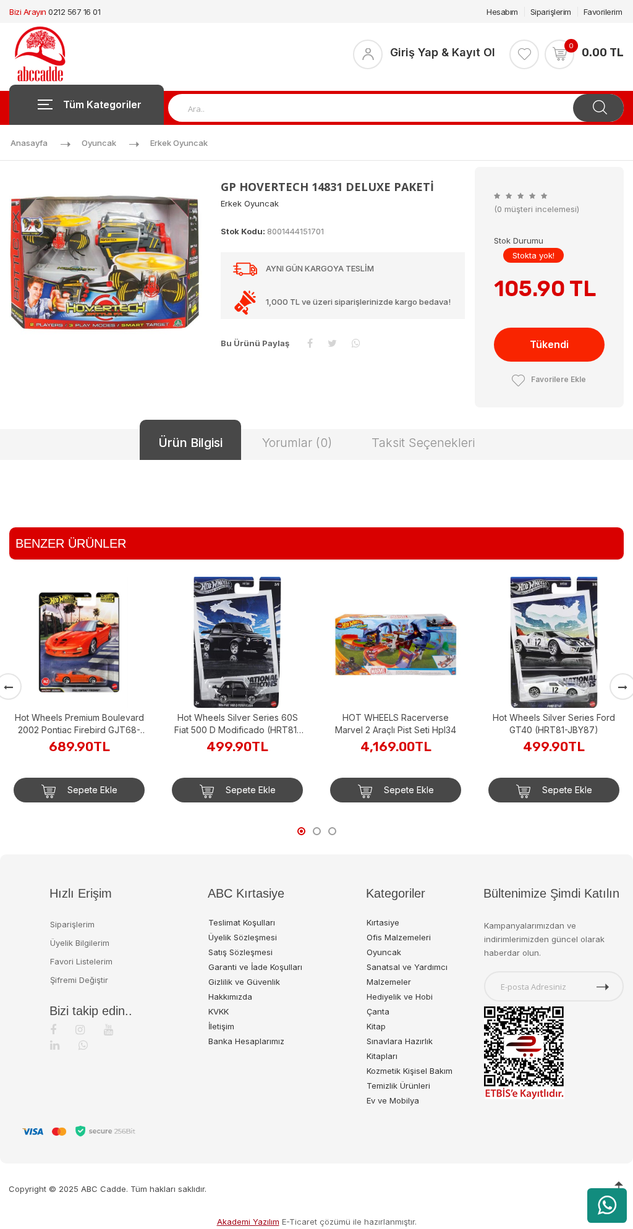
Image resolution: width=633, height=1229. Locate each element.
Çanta (378, 1011)
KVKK (218, 1011)
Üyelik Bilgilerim (79, 943)
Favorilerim (603, 12)
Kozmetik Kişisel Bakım (409, 1071)
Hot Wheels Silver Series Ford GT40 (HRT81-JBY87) (395, 723)
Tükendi (549, 344)
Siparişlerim (550, 12)
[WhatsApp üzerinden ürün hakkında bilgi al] (607, 1205)
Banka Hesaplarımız (246, 1041)
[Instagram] (80, 1029)
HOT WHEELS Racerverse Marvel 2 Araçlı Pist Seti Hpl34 (237, 723)
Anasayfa (29, 143)
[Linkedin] (54, 1045)
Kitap (376, 1026)
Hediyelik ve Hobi (400, 996)
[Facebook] (53, 1029)
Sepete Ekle (91, 790)
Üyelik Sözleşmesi (242, 937)
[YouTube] (108, 1029)
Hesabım (502, 12)
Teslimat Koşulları (241, 922)
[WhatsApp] (83, 1045)
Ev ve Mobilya (393, 1100)
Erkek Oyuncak (179, 143)
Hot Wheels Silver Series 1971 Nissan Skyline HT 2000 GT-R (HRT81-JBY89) (553, 608)
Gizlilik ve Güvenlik (244, 982)
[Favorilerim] (524, 54)
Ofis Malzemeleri (399, 937)
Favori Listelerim (81, 961)
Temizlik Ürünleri (398, 1086)
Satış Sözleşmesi (240, 952)
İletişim (221, 1026)
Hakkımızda (230, 996)
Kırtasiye (383, 922)
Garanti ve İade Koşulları (255, 967)
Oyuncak (99, 143)
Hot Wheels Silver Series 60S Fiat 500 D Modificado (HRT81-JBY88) (79, 724)
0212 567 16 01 (74, 12)
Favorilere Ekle (558, 379)
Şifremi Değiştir (79, 980)
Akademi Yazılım (248, 1222)
